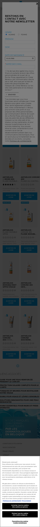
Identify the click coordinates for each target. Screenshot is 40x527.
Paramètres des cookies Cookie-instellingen (20, 522)
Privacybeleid (26, 501)
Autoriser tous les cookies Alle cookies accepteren (20, 506)
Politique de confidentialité (12, 501)
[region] (20, 491)
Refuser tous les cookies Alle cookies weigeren (20, 514)
